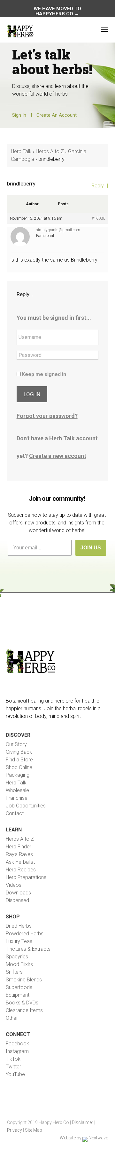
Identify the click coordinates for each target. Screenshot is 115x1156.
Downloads (18, 893)
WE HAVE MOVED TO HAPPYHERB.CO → (57, 11)
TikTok (13, 1059)
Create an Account (56, 115)
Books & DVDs (22, 1003)
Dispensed (17, 900)
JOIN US (90, 547)
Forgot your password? (47, 416)
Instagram (17, 1051)
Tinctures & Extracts (28, 949)
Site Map (33, 1130)
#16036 (98, 218)
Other (12, 1018)
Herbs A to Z (50, 151)
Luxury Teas (19, 941)
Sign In (19, 115)
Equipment (17, 995)
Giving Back (19, 752)
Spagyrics (17, 957)
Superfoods (19, 987)
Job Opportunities (26, 806)
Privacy (14, 1130)
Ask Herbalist (20, 862)
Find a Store (19, 760)
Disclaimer (82, 1122)
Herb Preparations (26, 877)
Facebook (17, 1044)
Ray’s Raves (19, 854)
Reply (97, 186)
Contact (15, 813)
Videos (13, 885)
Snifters (14, 972)
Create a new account (57, 455)
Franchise (16, 798)
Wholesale (17, 790)
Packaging (17, 775)
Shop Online (19, 767)
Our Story (16, 744)
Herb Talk (21, 151)
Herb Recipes (21, 870)
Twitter (13, 1067)
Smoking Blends (24, 980)
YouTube (15, 1074)
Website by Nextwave (84, 1137)
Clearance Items (24, 1010)
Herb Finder (18, 847)
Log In (32, 394)
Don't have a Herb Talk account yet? (57, 447)
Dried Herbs (19, 926)
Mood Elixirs (19, 964)
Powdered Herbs (24, 934)
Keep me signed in (44, 374)
